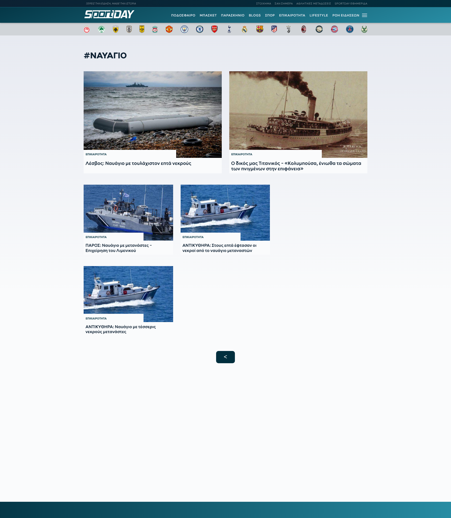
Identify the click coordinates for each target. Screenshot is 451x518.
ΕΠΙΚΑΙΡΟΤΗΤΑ (292, 15)
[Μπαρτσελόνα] (260, 29)
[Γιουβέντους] (288, 29)
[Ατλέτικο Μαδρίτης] (274, 29)
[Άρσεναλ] (214, 29)
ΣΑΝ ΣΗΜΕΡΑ (284, 3)
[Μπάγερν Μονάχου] (334, 29)
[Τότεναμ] (229, 29)
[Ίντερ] (319, 29)
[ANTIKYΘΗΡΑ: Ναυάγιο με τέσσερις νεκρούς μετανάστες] (128, 294)
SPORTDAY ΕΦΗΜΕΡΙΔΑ (351, 3)
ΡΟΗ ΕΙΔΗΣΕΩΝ (345, 15)
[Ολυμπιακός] (87, 29)
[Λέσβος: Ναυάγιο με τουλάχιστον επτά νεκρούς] (153, 114)
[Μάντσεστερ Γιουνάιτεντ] (169, 29)
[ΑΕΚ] (116, 29)
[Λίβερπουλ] (155, 29)
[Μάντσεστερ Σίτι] (184, 29)
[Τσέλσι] (199, 29)
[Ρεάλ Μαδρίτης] (244, 29)
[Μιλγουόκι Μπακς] (364, 29)
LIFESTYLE (319, 15)
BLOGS (255, 15)
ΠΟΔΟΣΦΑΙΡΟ (183, 15)
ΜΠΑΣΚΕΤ (208, 15)
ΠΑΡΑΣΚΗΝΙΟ (233, 15)
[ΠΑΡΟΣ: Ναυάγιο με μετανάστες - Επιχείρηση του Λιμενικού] (128, 213)
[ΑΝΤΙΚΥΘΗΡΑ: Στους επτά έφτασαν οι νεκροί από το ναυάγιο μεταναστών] (225, 213)
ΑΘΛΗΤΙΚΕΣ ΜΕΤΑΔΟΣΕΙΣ (313, 3)
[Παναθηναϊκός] (101, 29)
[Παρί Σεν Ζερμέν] (350, 29)
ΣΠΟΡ (270, 15)
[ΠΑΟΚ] (129, 29)
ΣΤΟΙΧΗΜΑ (263, 3)
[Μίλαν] (303, 29)
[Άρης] (142, 29)
